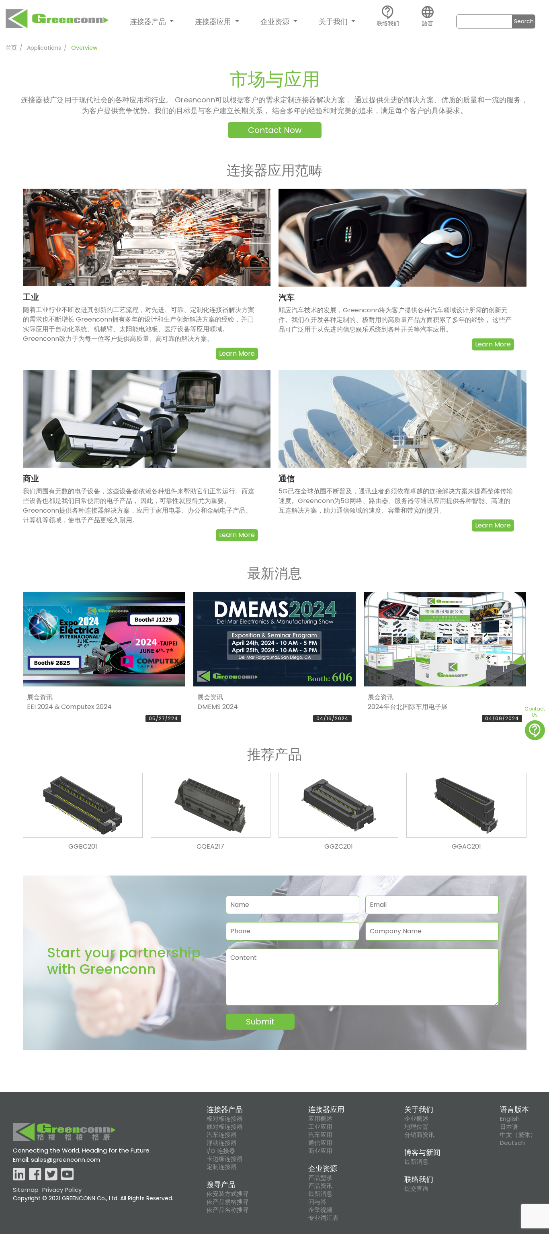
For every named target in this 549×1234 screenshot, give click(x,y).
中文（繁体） (518, 1135)
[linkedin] (19, 1174)
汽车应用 (320, 1135)
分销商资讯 (419, 1135)
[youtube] (67, 1174)
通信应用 (320, 1143)
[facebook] (35, 1174)
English (510, 1119)
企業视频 (320, 1210)
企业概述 (416, 1119)
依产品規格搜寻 (228, 1202)
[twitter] (51, 1174)
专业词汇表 (323, 1218)
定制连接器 (222, 1167)
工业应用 (320, 1127)
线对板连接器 (225, 1127)
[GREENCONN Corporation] (57, 21)
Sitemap (26, 1189)
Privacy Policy (62, 1189)
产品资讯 (320, 1186)
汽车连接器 (222, 1135)
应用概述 (320, 1119)
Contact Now (274, 130)
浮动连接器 (222, 1143)
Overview (84, 48)
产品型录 (320, 1178)
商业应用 (320, 1151)
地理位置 (416, 1127)
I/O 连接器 (221, 1151)
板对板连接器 (225, 1119)
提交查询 (416, 1189)
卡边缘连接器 (225, 1159)
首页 (11, 48)
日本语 (509, 1127)
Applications (44, 48)
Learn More (237, 353)
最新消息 (320, 1194)
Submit (260, 1021)
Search (524, 21)
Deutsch (512, 1143)
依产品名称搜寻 (228, 1210)
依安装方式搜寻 (228, 1194)
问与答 (317, 1202)
